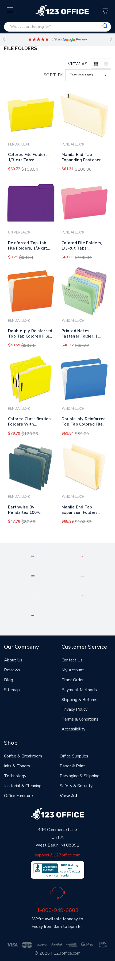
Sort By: (54, 75)
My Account (73, 670)
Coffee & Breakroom (23, 756)
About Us (13, 660)
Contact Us (72, 660)
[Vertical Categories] (10, 10)
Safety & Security (76, 786)
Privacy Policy (74, 709)
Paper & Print (72, 766)
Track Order (73, 680)
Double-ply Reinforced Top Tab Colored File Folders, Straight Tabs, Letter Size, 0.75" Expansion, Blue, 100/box (84, 422)
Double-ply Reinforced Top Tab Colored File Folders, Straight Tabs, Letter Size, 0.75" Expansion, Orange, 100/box (30, 334)
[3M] (82, 596)
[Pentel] (82, 556)
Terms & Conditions (80, 719)
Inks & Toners (17, 766)
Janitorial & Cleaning (22, 786)
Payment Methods (79, 690)
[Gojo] (32, 615)
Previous (4, 39)
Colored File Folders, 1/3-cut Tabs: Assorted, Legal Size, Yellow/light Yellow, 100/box (28, 158)
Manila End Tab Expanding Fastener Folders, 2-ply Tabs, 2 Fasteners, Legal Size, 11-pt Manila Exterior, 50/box (83, 158)
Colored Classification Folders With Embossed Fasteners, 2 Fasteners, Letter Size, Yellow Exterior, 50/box (29, 422)
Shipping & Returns (79, 700)
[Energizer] (32, 596)
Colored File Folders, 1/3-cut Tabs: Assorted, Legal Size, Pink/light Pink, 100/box (82, 246)
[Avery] (32, 556)
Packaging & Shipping (79, 776)
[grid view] (96, 64)
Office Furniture (18, 796)
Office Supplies (74, 756)
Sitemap (12, 690)
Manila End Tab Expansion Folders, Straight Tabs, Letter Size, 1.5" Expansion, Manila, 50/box (83, 510)
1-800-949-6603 (57, 910)
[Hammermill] (82, 576)
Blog (8, 680)
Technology (15, 776)
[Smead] (32, 576)
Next (111, 39)
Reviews (12, 670)
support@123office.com (57, 855)
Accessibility (73, 729)
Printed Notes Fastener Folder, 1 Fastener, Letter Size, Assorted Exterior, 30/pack (83, 334)
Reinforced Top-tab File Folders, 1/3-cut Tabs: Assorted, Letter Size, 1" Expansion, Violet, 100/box (30, 246)
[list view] (106, 64)
